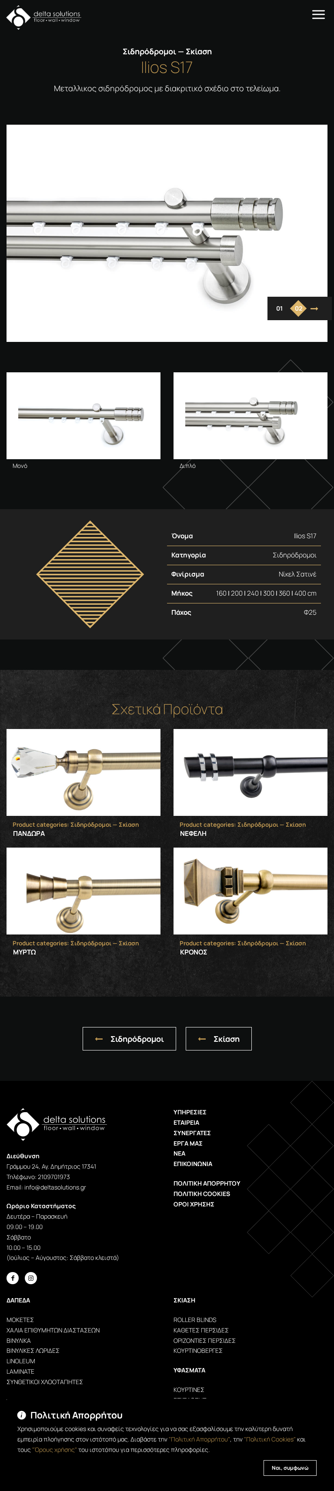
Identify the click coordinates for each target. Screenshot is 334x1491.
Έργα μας (188, 1143)
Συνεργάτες (192, 1133)
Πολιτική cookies (202, 1193)
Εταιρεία (186, 1122)
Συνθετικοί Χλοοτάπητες (45, 1382)
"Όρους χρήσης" (54, 1449)
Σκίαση (227, 1039)
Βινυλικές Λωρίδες (33, 1350)
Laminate (20, 1371)
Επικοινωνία (193, 1164)
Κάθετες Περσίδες (201, 1330)
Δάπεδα (18, 1300)
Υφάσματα (189, 1370)
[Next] (314, 308)
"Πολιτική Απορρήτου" (199, 1439)
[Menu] (318, 13)
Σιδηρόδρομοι (137, 1039)
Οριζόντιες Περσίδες (205, 1340)
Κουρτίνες (189, 1389)
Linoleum (21, 1361)
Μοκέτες (20, 1319)
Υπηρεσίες (190, 1112)
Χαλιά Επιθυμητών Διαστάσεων (53, 1330)
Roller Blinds (195, 1319)
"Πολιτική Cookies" (270, 1439)
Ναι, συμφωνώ (290, 1467)
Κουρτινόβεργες (198, 1350)
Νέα (179, 1153)
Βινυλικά (19, 1340)
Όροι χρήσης (194, 1204)
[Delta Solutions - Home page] (40, 17)
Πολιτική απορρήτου (207, 1183)
